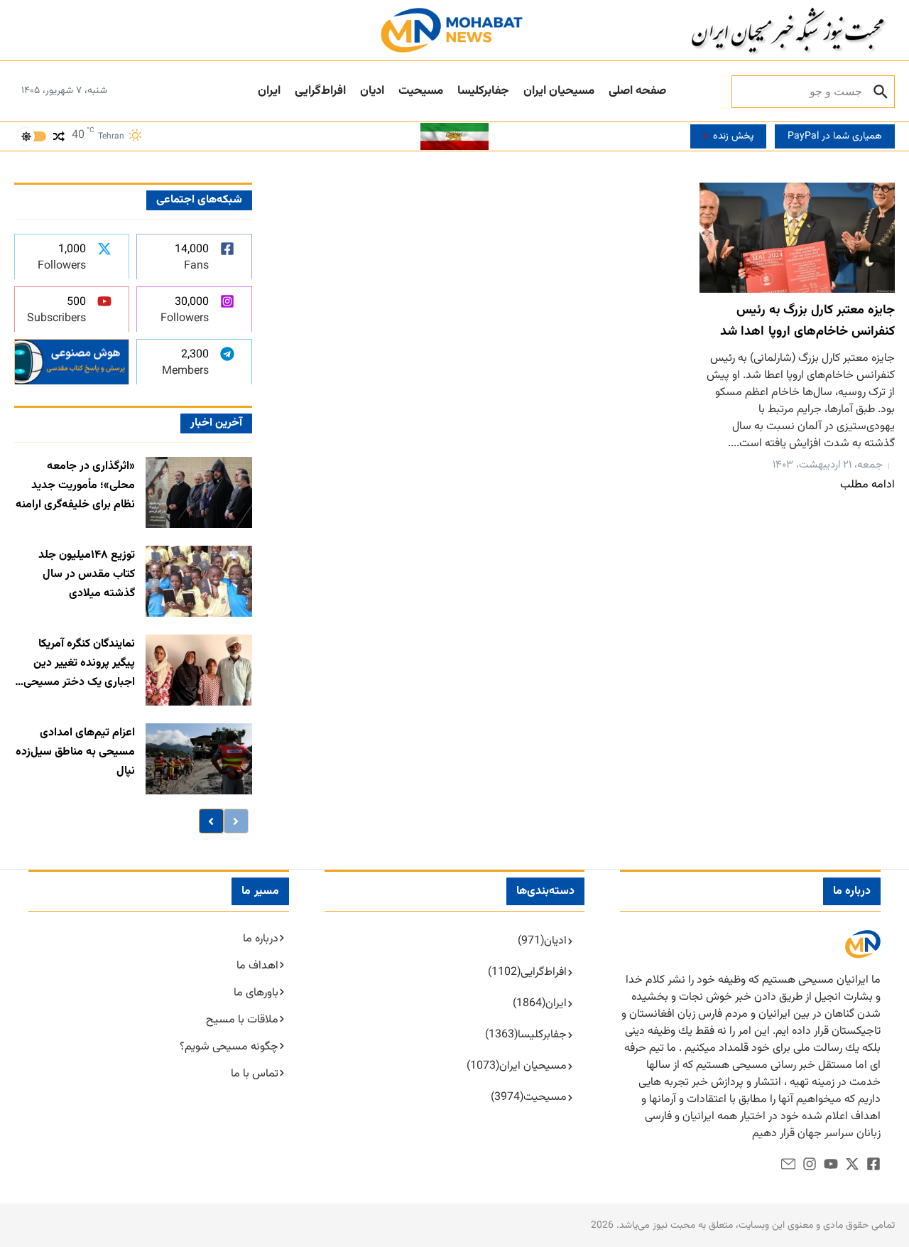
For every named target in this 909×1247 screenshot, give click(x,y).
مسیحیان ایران (558, 91)
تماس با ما (254, 1074)
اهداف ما (257, 966)
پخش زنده (733, 136)
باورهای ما (256, 993)
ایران (269, 91)
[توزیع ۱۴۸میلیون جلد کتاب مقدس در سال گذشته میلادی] (199, 581)
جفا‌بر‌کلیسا (483, 91)
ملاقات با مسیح (242, 1020)
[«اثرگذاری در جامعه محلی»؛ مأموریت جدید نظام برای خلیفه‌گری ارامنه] (199, 492)
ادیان (372, 91)
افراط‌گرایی (320, 91)
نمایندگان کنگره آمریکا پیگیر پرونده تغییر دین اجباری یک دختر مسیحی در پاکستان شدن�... (79, 664)
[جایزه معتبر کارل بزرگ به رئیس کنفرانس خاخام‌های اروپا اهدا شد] (797, 238)
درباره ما (260, 939)
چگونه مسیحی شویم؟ (229, 1047)
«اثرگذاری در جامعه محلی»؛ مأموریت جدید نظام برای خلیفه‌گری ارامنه (75, 486)
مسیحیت (420, 91)
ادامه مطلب (867, 485)
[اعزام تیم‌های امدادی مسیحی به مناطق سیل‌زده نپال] (199, 758)
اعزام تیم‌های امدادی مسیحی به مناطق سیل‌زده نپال (75, 752)
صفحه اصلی (637, 91)
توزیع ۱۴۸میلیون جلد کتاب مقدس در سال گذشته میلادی (86, 574)
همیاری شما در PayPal (835, 136)
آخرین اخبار (216, 423)
